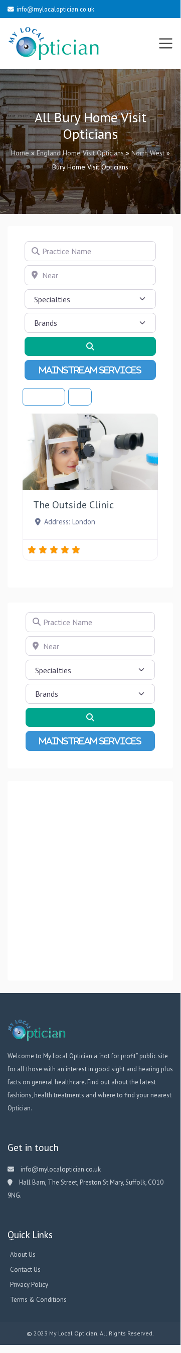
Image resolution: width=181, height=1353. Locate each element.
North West (147, 152)
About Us (23, 1254)
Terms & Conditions (38, 1299)
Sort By (42, 397)
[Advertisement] (90, 881)
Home (20, 152)
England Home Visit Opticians (80, 152)
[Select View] (80, 397)
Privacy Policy (29, 1284)
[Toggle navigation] (165, 43)
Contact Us (25, 1269)
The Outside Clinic (73, 504)
